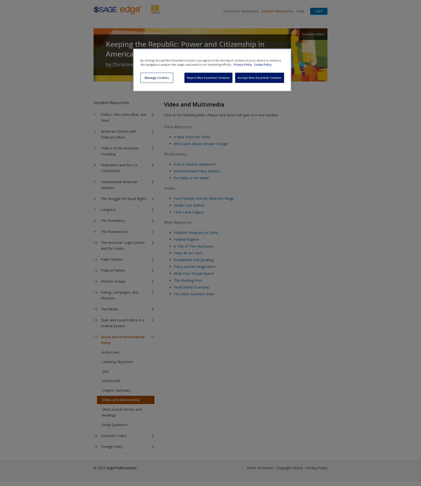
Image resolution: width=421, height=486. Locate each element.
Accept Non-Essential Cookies (259, 77)
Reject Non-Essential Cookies (208, 77)
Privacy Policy (243, 64)
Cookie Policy (262, 64)
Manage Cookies (157, 77)
